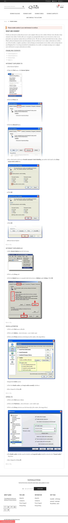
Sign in (61, 1)
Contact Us (22, 500)
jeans (58, 503)
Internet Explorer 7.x (12, 53)
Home (5, 21)
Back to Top (8, 244)
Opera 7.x (10, 60)
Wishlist (49, 1)
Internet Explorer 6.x (12, 55)
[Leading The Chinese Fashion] (34, 7)
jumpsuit (52, 501)
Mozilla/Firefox (11, 58)
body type (57, 501)
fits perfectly (53, 503)
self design (57, 499)
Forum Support (22, 503)
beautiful (52, 499)
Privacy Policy (22, 505)
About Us (21, 498)
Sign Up (55, 1)
